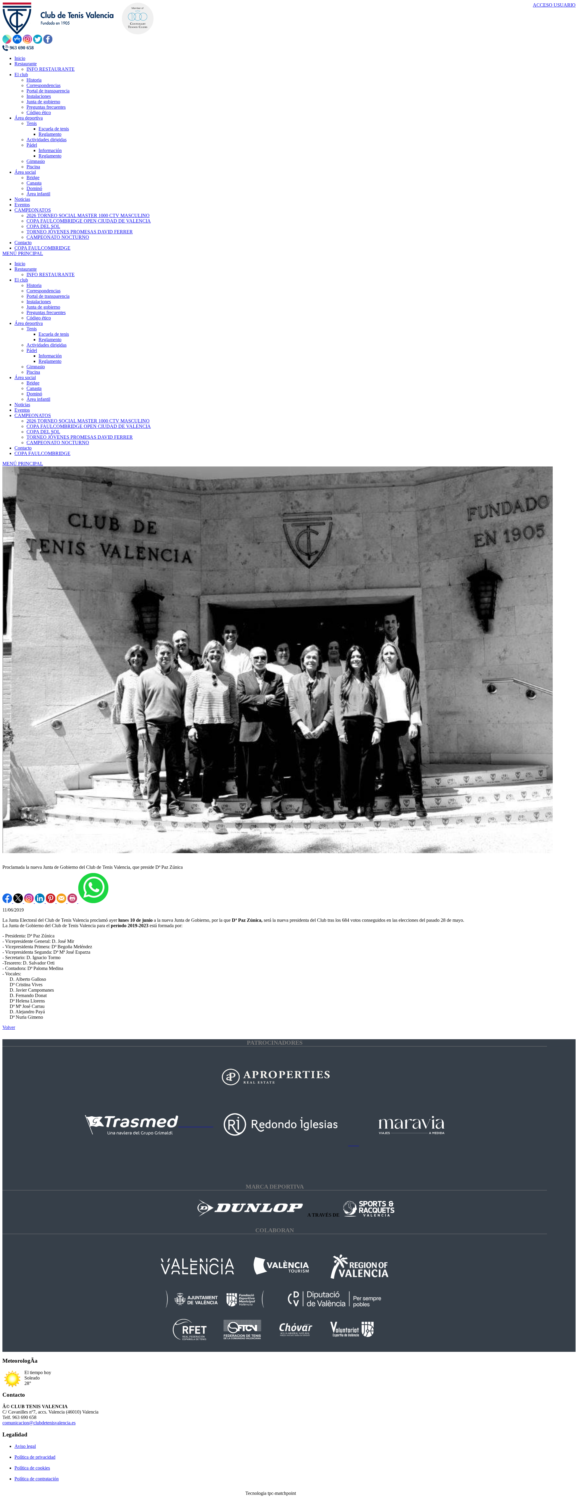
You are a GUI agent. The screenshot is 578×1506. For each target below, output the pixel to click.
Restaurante (25, 269)
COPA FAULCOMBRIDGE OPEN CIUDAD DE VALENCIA (88, 426)
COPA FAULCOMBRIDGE (42, 453)
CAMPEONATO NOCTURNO (57, 442)
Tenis (31, 328)
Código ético (38, 317)
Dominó (34, 393)
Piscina (33, 372)
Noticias (22, 404)
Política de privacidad (34, 1457)
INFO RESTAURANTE (50, 274)
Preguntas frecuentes (46, 312)
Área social (25, 377)
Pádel (31, 350)
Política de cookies (32, 1467)
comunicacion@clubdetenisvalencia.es (39, 1422)
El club (21, 279)
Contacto (23, 448)
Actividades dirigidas (46, 345)
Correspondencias (43, 290)
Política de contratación (36, 1478)
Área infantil (38, 399)
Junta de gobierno (43, 307)
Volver (8, 1027)
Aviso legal (25, 1446)
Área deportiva (28, 323)
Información (50, 355)
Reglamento (50, 339)
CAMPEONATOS (32, 415)
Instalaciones (38, 301)
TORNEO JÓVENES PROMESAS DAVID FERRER (79, 437)
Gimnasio (35, 366)
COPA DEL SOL (43, 431)
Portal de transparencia (48, 296)
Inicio (19, 263)
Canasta (34, 388)
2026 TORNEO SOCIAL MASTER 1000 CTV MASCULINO (88, 420)
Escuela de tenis (54, 334)
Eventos (22, 410)
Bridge (32, 382)
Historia (34, 285)
